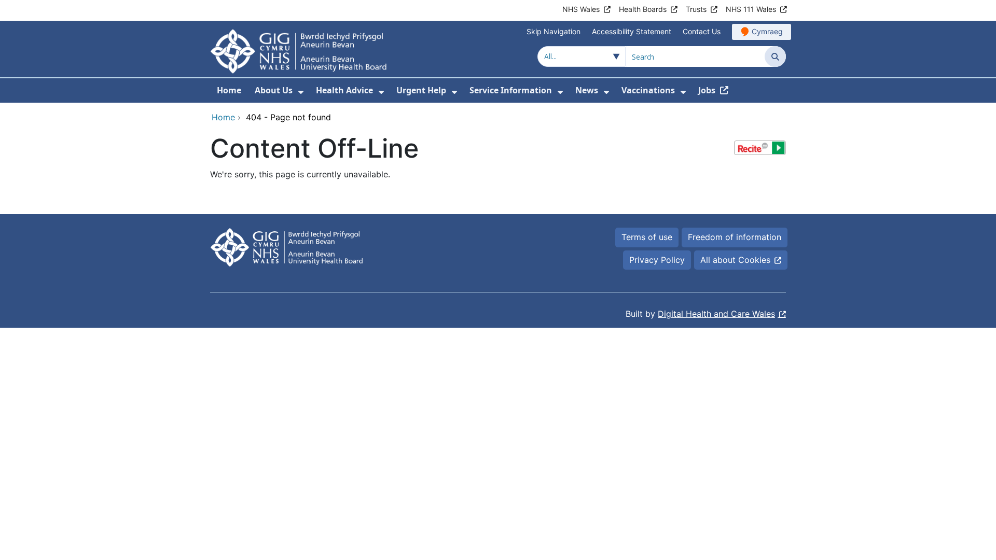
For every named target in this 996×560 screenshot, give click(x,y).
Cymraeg (767, 31)
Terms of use (646, 237)
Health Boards (643, 9)
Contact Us (702, 31)
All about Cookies (735, 260)
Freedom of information (734, 237)
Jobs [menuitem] (706, 90)
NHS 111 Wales (751, 9)
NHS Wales (581, 9)
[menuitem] (301, 92)
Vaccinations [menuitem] (648, 90)
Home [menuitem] (229, 90)
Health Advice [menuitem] (344, 90)
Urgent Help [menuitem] (421, 90)
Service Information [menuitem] (510, 90)
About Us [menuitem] (274, 90)
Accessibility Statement (631, 31)
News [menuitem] (586, 90)
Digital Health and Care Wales (716, 314)
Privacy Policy (657, 260)
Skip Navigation (553, 31)
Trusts (696, 9)
